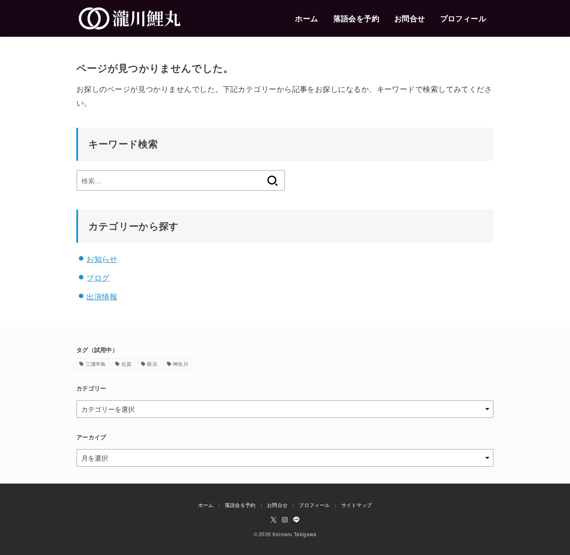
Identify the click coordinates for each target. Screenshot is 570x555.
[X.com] (273, 520)
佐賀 (126, 363)
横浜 (152, 363)
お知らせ (101, 258)
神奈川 (180, 363)
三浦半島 (96, 363)
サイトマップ (356, 504)
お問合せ (409, 18)
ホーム (306, 18)
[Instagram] (285, 520)
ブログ (97, 277)
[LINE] (296, 520)
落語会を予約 (356, 18)
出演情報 (101, 296)
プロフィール (463, 18)
